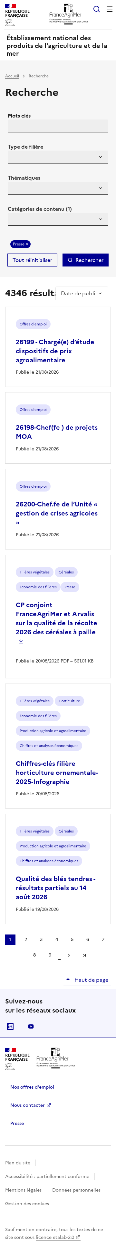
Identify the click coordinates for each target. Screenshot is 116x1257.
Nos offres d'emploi (32, 1087)
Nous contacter (27, 1105)
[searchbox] (16, 158)
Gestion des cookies (27, 1203)
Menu (109, 9)
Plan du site (17, 1163)
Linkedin (10, 1026)
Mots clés (19, 115)
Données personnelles (76, 1190)
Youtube (31, 1026)
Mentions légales (23, 1190)
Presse (18, 244)
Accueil (12, 76)
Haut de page (90, 980)
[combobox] (58, 157)
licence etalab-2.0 (55, 1237)
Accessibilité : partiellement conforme (47, 1176)
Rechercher (89, 260)
